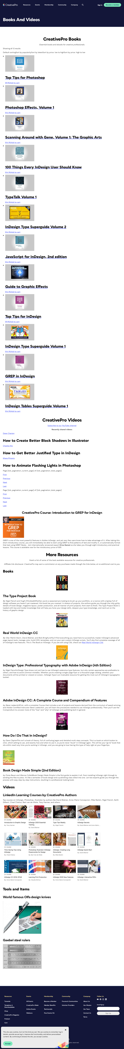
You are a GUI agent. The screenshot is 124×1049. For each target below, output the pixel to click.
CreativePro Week (32, 1005)
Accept (8, 1043)
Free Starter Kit (49, 1013)
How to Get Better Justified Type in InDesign (41, 453)
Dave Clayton (8, 433)
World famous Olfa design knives (27, 897)
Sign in (100, 5)
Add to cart (14, 83)
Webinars (29, 1013)
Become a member (112, 5)
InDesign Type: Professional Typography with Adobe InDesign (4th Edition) (57, 665)
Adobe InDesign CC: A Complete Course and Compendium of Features (55, 700)
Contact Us (87, 1013)
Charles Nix (8, 446)
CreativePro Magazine (11, 1015)
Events (37, 5)
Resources (26, 5)
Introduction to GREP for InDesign (77, 512)
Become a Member (50, 1001)
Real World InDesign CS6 (92, 643)
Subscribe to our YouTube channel (62, 426)
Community (62, 5)
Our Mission (87, 1005)
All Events (29, 1001)
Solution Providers (68, 1005)
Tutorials (7, 1001)
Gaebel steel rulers (16, 940)
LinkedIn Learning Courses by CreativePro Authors (40, 795)
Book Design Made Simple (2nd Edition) (32, 770)
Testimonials (48, 1009)
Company (74, 5)
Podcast (7, 1019)
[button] (66, 1030)
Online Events (31, 1009)
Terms (85, 1017)
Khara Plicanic (9, 458)
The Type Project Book (19, 596)
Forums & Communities (70, 1001)
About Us (86, 1001)
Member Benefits (50, 1005)
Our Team (86, 1009)
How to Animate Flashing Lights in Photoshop (42, 465)
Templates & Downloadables (9, 1006)
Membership (48, 5)
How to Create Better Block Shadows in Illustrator (46, 441)
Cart (5, 1023)
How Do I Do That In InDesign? (25, 735)
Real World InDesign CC (20, 633)
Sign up (108, 1013)
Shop (6, 1011)
